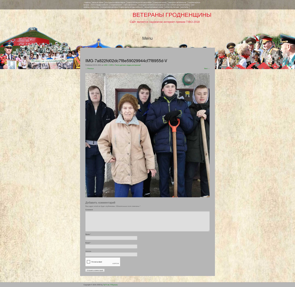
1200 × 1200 (108, 65)
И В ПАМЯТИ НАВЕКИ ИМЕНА (115, 2)
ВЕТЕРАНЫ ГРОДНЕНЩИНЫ (172, 15)
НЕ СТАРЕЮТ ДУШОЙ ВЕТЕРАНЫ (178, 5)
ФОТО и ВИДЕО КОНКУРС (100, 5)
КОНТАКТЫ (184, 7)
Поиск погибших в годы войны (139, 2)
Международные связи (154, 7)
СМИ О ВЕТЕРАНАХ (130, 5)
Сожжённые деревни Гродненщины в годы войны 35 (122, 7)
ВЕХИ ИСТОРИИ (97, 2)
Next (207, 68)
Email (87, 243)
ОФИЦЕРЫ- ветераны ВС (177, 2)
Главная (87, 2)
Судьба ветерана (160, 2)
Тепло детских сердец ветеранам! (128, 65)
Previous (89, 68)
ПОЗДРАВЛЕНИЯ (116, 5)
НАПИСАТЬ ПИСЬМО (172, 7)
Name (87, 234)
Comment (89, 210)
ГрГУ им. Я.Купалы (110, 285)
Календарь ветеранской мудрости (152, 5)
